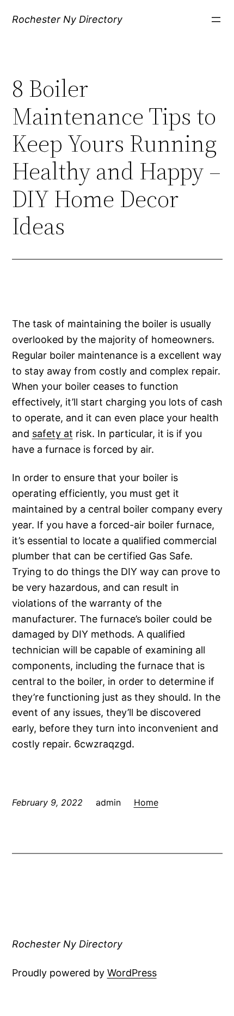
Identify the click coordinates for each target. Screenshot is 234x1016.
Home (146, 802)
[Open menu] (216, 19)
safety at (52, 433)
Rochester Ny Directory (67, 19)
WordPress (132, 972)
